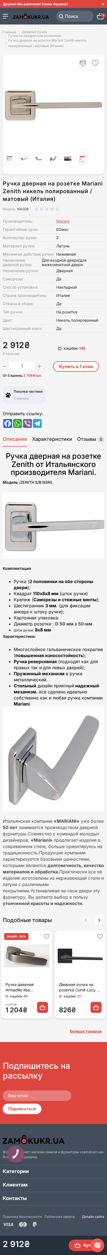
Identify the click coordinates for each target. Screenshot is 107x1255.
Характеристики (52, 439)
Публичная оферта (59, 1217)
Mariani (62, 221)
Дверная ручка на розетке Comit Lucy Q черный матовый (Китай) (79, 987)
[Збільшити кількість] (39, 366)
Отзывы (89, 439)
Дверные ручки (34, 32)
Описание (15, 439)
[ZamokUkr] (33, 1139)
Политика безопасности (22, 1217)
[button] (99, 920)
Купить (90, 1245)
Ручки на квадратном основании (34, 36)
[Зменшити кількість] (4, 366)
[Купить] (42, 1007)
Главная (9, 32)
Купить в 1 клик (76, 366)
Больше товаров (86, 1031)
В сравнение (82, 63)
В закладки (95, 63)
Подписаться (22, 1108)
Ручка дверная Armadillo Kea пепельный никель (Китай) (22, 987)
